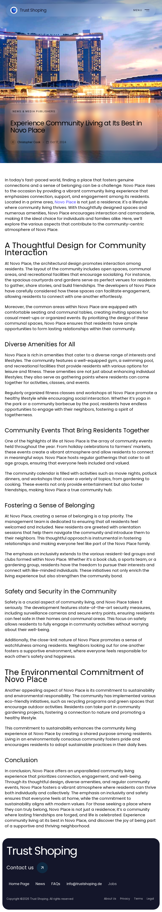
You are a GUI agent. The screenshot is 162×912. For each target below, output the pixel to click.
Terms (138, 899)
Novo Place (65, 202)
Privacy (125, 899)
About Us (110, 899)
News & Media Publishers (34, 111)
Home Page (19, 883)
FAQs (55, 883)
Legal (150, 899)
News (40, 883)
